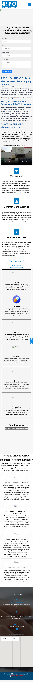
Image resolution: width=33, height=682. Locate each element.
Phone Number (5, 52)
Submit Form (7, 71)
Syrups (16, 332)
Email (3, 45)
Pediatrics (16, 357)
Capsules (16, 306)
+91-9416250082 (13, 626)
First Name (4, 38)
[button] (15, 25)
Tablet (16, 282)
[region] (16, 17)
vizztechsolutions (17, 676)
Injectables (16, 407)
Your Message (5, 59)
